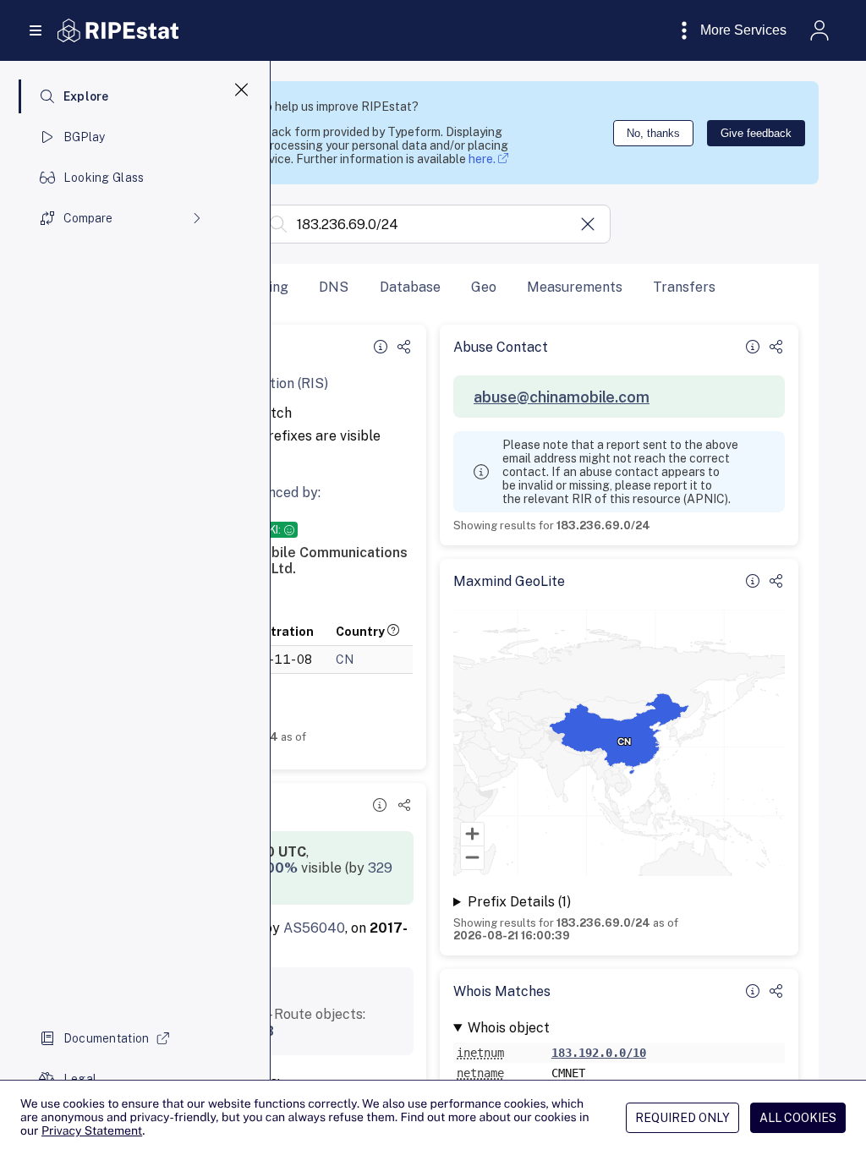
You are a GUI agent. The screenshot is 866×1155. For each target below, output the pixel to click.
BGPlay (84, 137)
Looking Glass (104, 177)
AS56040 (314, 928)
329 (380, 868)
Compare (87, 218)
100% (279, 868)
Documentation (106, 1038)
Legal (79, 1079)
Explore (86, 96)
